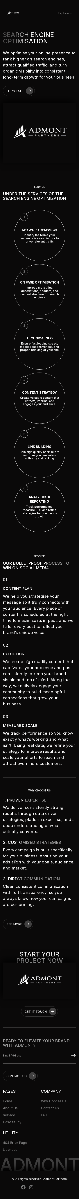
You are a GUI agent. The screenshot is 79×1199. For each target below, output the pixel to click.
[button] (65, 13)
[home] (14, 13)
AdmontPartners (54, 1179)
